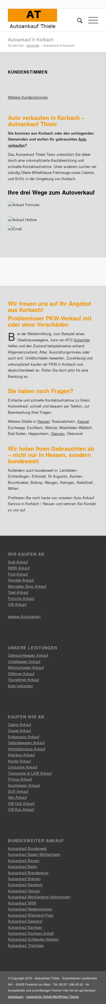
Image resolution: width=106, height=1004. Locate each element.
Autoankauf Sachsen (25, 927)
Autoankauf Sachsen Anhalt (31, 933)
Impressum (15, 996)
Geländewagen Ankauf (26, 742)
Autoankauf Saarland (25, 921)
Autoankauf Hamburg (25, 884)
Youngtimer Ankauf (23, 679)
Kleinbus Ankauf (21, 754)
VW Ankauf (17, 604)
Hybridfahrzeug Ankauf (26, 748)
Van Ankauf (17, 797)
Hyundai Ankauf (21, 580)
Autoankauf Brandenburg (28, 872)
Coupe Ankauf (19, 730)
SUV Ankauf (18, 791)
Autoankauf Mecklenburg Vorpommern (39, 896)
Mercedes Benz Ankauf (27, 586)
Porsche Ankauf (21, 598)
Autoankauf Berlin (22, 866)
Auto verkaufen (20, 685)
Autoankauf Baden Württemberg (34, 854)
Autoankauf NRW (22, 903)
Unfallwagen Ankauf (24, 661)
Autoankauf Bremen (24, 878)
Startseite (32, 45)
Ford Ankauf (18, 574)
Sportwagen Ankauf (24, 785)
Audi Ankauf (18, 562)
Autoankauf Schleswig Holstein (33, 939)
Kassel (83, 421)
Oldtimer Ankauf (21, 673)
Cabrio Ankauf (19, 724)
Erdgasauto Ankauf (23, 736)
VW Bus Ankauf (21, 809)
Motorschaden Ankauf (26, 667)
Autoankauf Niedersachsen (30, 909)
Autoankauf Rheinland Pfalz (30, 915)
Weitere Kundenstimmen (28, 97)
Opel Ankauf (18, 592)
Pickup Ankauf (20, 779)
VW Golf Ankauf (21, 803)
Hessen (43, 421)
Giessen (57, 433)
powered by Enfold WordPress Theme (52, 996)
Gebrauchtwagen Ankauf (28, 655)
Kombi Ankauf (19, 761)
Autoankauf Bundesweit (27, 848)
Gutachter (82, 339)
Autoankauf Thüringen (26, 945)
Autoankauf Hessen (24, 890)
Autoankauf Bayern (23, 860)
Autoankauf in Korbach (31, 39)
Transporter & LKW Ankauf (30, 773)
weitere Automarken (24, 616)
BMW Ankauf (19, 567)
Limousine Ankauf (22, 767)
